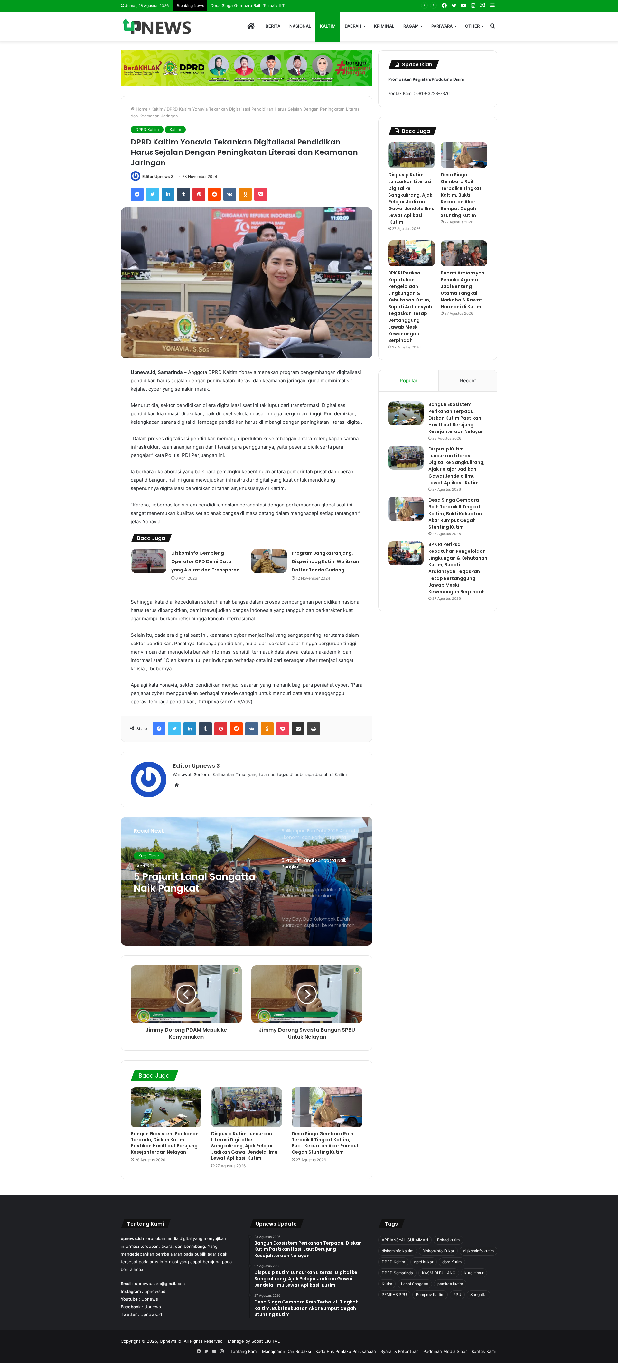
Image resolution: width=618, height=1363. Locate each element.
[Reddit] (214, 194)
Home (141, 109)
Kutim (387, 1283)
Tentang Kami (244, 1351)
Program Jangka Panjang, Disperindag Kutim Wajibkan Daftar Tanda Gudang (325, 561)
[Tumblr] (183, 194)
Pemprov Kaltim (430, 1294)
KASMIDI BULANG (438, 1272)
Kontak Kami (484, 1351)
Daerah (353, 26)
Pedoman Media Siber (445, 1351)
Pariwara (442, 26)
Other (472, 26)
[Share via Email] (298, 728)
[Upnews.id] (158, 26)
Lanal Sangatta (414, 1283)
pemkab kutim (450, 1283)
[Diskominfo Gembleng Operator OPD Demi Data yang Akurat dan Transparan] (148, 561)
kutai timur (473, 1272)
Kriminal (384, 26)
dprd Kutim (452, 1261)
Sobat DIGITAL (265, 1341)
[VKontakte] (229, 194)
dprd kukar (423, 1261)
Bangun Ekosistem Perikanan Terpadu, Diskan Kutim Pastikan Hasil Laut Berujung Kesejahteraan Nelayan (165, 1142)
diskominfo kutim (478, 1250)
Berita (273, 26)
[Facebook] (137, 194)
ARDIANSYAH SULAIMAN (405, 1240)
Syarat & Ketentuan (399, 1351)
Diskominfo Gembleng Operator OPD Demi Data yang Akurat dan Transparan (205, 561)
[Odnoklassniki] (245, 194)
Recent (468, 380)
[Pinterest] (198, 194)
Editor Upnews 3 (157, 176)
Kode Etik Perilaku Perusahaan (345, 1351)
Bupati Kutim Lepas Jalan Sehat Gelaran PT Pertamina (196, 882)
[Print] (313, 728)
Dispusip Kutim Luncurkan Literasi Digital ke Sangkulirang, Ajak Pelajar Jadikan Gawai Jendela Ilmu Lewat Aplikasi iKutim (244, 1145)
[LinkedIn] (168, 194)
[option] (246, 881)
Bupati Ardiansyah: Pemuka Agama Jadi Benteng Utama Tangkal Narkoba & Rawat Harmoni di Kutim (463, 290)
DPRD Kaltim (147, 129)
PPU (457, 1294)
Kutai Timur (148, 855)
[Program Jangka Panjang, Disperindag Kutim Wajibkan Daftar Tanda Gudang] (269, 561)
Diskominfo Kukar (438, 1250)
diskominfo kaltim (397, 1250)
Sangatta (478, 1294)
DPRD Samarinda (397, 1272)
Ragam (411, 26)
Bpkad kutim (448, 1240)
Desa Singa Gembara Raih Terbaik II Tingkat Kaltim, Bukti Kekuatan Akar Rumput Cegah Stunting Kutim (312, 5)
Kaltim (328, 26)
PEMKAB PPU (394, 1294)
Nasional (300, 26)
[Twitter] (152, 194)
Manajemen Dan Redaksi (286, 1351)
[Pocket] (260, 194)
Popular (408, 380)
